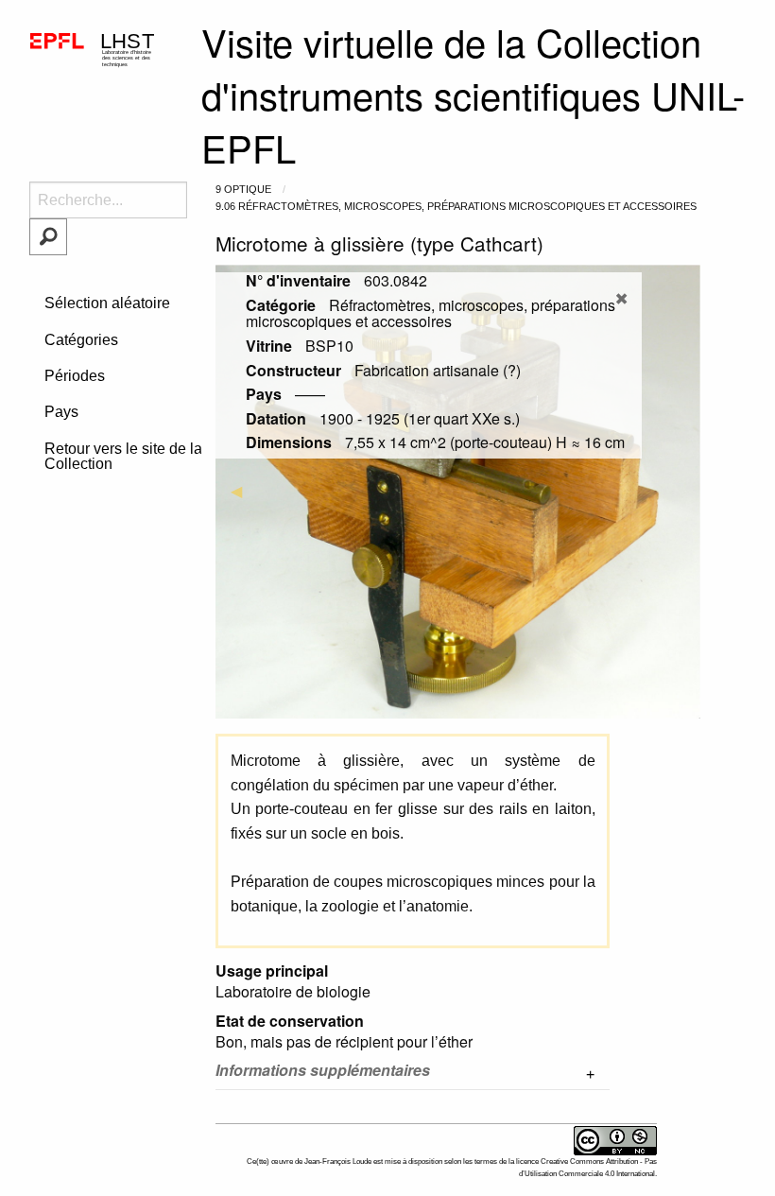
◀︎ (244, 491)
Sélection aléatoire (107, 303)
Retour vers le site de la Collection (123, 456)
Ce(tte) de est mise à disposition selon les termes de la (381, 1161)
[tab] (412, 1074)
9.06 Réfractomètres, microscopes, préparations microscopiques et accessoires (456, 206)
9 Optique (243, 189)
